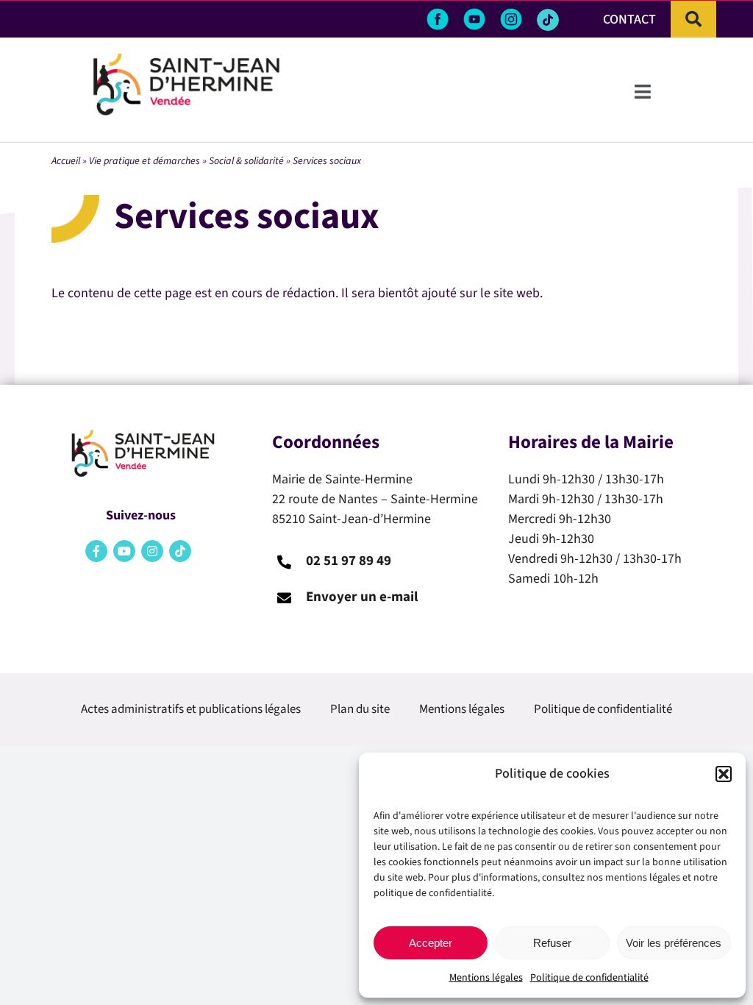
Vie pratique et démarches (144, 161)
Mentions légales (486, 977)
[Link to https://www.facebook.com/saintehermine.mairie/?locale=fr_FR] (96, 551)
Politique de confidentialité (589, 977)
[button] (723, 774)
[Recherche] (693, 19)
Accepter (430, 943)
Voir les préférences (673, 943)
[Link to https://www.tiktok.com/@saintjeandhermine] (548, 20)
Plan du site (360, 709)
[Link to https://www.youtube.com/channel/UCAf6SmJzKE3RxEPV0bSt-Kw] (124, 551)
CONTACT (629, 19)
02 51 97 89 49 (348, 561)
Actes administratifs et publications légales (191, 709)
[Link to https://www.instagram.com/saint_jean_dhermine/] (152, 551)
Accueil (65, 161)
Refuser (552, 943)
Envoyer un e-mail (362, 597)
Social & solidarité (246, 161)
